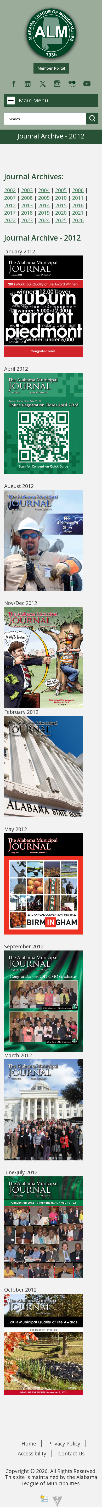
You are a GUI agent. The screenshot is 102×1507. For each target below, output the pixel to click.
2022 (10, 220)
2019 (44, 212)
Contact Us (71, 1453)
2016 (78, 205)
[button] (92, 118)
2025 (61, 220)
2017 (10, 212)
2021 (78, 212)
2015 (61, 205)
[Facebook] (14, 83)
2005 (61, 190)
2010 (61, 197)
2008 (27, 197)
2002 (10, 190)
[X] (42, 83)
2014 (44, 205)
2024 (44, 220)
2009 (44, 197)
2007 (10, 197)
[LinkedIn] (27, 83)
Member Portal (53, 68)
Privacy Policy (64, 1443)
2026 (78, 220)
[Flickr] (72, 83)
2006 (78, 190)
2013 (27, 205)
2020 (61, 212)
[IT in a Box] (56, 1500)
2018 (27, 212)
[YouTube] (86, 83)
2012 (10, 205)
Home (28, 1443)
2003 (27, 190)
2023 (27, 220)
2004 (44, 190)
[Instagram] (57, 83)
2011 (78, 197)
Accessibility (32, 1453)
